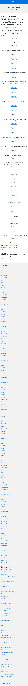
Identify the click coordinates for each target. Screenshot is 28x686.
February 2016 (4, 321)
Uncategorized (4, 659)
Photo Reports (6, 249)
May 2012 (3, 416)
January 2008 (4, 543)
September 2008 (5, 523)
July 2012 (3, 411)
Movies (2, 623)
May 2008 (3, 533)
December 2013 (4, 377)
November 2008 (4, 518)
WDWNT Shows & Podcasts (7, 674)
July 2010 (3, 470)
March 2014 (3, 372)
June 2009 (3, 501)
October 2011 (4, 433)
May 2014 (3, 367)
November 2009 (4, 489)
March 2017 (3, 289)
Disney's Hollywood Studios (7, 591)
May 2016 (3, 314)
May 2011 (3, 445)
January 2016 (4, 324)
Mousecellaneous (5, 620)
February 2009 (4, 511)
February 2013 (4, 397)
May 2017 (3, 285)
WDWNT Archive (14, 8)
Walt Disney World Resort (11, 247)
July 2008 (3, 528)
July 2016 (3, 309)
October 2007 (4, 550)
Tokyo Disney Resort (5, 657)
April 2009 (3, 506)
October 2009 (4, 492)
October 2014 (4, 358)
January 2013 (4, 399)
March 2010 (3, 479)
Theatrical (3, 654)
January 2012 (4, 426)
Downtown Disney (5, 601)
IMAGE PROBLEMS (5, 613)
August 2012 (4, 409)
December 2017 (4, 268)
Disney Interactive (5, 586)
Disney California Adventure (7, 581)
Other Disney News (5, 632)
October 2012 (4, 404)
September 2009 (5, 494)
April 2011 (3, 448)
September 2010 (5, 465)
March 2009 (3, 509)
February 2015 (4, 348)
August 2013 (4, 384)
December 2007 (4, 545)
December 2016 (4, 297)
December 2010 (4, 457)
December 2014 (4, 353)
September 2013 (5, 382)
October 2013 (4, 380)
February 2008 (4, 540)
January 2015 (4, 350)
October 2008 (4, 521)
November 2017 (4, 270)
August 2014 (4, 363)
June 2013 (3, 389)
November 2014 (4, 355)
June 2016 (3, 311)
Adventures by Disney (6, 569)
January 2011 (4, 455)
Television (3, 649)
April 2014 (3, 370)
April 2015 (3, 343)
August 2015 (4, 336)
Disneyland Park (4, 596)
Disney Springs (4, 588)
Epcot (2, 606)
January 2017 (4, 294)
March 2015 (3, 345)
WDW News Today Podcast (7, 664)
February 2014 (4, 375)
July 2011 (3, 440)
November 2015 (4, 328)
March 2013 (3, 394)
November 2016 (4, 299)
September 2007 (5, 553)
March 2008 (3, 538)
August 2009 (4, 496)
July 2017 (3, 280)
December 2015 (4, 326)
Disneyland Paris (4, 593)
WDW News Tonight (5, 666)
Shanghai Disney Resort (6, 647)
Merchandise (4, 618)
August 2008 (4, 526)
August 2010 (4, 467)
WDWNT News (4, 671)
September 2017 (5, 275)
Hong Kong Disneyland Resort (8, 608)
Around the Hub (4, 574)
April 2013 (3, 392)
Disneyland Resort (5, 598)
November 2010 (4, 460)
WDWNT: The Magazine (6, 676)
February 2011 (4, 453)
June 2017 (3, 282)
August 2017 (4, 277)
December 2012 (4, 401)
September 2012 (5, 406)
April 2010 (3, 477)
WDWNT (5, 27)
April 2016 (3, 316)
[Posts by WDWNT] (2, 27)
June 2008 (3, 531)
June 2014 (3, 365)
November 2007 (4, 548)
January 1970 (4, 560)
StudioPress (8, 683)
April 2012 (3, 419)
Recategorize (4, 642)
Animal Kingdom (4, 571)
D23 (2, 579)
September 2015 (5, 333)
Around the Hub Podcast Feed (8, 576)
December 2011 (4, 428)
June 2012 (3, 414)
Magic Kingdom (10, 245)
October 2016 (4, 302)
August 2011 (3, 438)
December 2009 (4, 487)
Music (2, 625)
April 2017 (3, 287)
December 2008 (4, 516)
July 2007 (3, 557)
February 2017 (4, 292)
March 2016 (3, 319)
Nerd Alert (3, 627)
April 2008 (3, 535)
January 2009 (4, 514)
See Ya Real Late (5, 644)
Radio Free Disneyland (6, 637)
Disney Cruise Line (5, 584)
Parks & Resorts (4, 635)
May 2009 (3, 504)
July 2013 (3, 387)
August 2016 (4, 306)
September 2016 (5, 304)
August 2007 (4, 555)
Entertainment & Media (6, 603)
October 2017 (4, 272)
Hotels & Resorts (5, 610)
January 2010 (4, 484)
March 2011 (3, 450)
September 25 (4, 562)
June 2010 (3, 472)
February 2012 (4, 423)
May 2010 (3, 475)
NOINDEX (16, 245)
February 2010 (4, 482)
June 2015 (3, 338)
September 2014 (5, 360)
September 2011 (4, 436)
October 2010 (4, 462)
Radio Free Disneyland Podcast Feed (9, 640)
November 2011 (4, 431)
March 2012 (3, 421)
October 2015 (4, 331)
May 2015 (3, 341)
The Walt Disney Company (7, 652)
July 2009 (3, 499)
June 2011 (3, 443)
